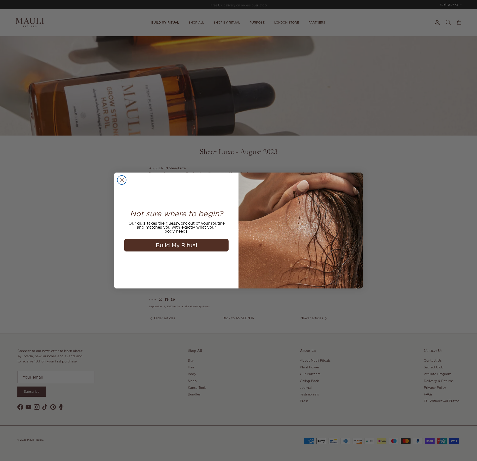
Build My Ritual (176, 245)
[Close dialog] (121, 180)
